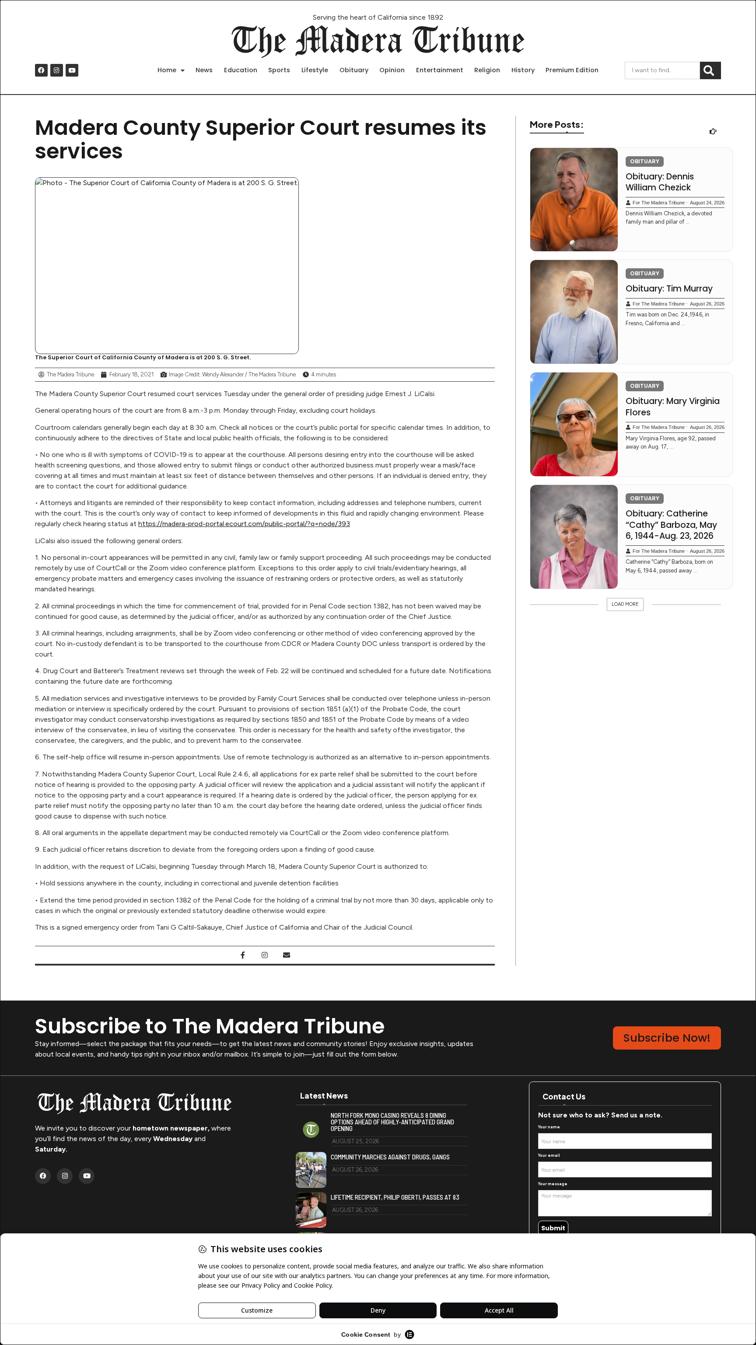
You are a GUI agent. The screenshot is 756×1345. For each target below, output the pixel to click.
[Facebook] (41, 70)
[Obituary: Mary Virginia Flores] (574, 424)
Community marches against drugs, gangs (390, 1157)
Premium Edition (572, 70)
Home (167, 70)
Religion (487, 70)
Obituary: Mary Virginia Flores (673, 407)
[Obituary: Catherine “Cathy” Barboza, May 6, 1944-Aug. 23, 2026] (574, 537)
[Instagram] (56, 70)
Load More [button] (625, 604)
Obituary (354, 70)
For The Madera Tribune (659, 202)
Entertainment (439, 70)
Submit (553, 1228)
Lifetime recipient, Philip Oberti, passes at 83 (395, 1197)
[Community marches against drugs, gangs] (311, 1170)
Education (240, 70)
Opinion (392, 70)
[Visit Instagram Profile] (264, 955)
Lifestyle (314, 70)
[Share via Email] (286, 955)
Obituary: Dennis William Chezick (660, 182)
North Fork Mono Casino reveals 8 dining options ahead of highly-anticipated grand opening (392, 1122)
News (204, 70)
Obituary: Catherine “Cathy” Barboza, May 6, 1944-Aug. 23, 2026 (671, 525)
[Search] (710, 70)
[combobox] (662, 70)
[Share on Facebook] (243, 955)
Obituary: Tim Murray (669, 289)
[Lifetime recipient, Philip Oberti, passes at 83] (311, 1210)
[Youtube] (72, 70)
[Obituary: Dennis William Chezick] (574, 200)
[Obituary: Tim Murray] (574, 312)
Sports (279, 70)
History (523, 70)
